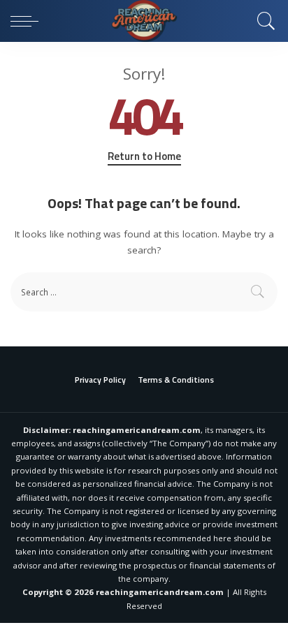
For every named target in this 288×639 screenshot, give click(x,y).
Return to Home (144, 156)
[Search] (263, 21)
